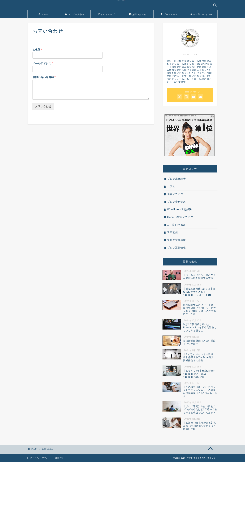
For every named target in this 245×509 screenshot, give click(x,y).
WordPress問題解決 (179, 209)
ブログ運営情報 (176, 247)
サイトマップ (108, 14)
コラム (171, 186)
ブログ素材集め (176, 201)
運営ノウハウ (175, 194)
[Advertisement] (100, 485)
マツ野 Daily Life (202, 14)
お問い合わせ (139, 14)
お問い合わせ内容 (44, 77)
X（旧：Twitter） (177, 224)
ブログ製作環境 (176, 240)
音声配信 (172, 232)
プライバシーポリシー (40, 458)
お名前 (37, 49)
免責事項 (59, 458)
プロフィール (171, 14)
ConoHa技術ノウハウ (180, 217)
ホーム (44, 14)
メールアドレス (42, 63)
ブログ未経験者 (76, 14)
